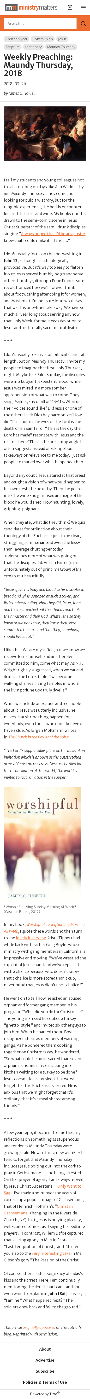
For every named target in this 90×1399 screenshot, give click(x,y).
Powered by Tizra (45, 1394)
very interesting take (51, 1253)
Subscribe (45, 1371)
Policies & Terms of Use (45, 1382)
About (45, 1349)
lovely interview (31, 937)
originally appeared (39, 1327)
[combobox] (40, 23)
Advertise (45, 1360)
